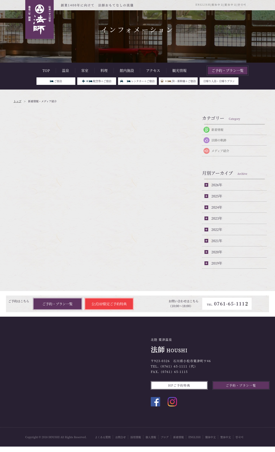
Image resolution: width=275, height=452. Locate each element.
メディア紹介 (220, 151)
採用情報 (135, 437)
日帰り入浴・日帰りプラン (219, 81)
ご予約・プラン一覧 (228, 70)
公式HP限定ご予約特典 (109, 303)
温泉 (65, 70)
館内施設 (127, 70)
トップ (17, 101)
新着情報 (217, 129)
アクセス (153, 70)
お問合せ (120, 437)
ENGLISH (202, 4)
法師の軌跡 (218, 140)
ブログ (165, 437)
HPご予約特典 (179, 385)
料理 (104, 70)
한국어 (242, 4)
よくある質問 (103, 437)
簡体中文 (218, 4)
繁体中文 (231, 4)
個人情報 (151, 437)
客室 (84, 70)
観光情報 (179, 70)
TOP (46, 70)
